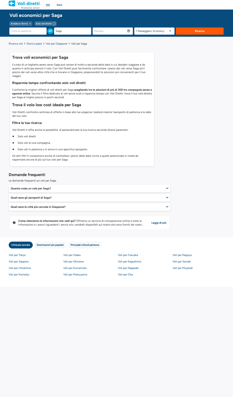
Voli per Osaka (72, 255)
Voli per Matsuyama (75, 274)
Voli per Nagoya (182, 255)
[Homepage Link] (24, 3)
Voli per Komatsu (19, 274)
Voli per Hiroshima (20, 268)
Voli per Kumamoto (75, 268)
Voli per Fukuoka (128, 255)
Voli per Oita (125, 274)
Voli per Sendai (181, 261)
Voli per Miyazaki (182, 268)
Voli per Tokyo (17, 255)
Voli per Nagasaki (128, 268)
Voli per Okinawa (73, 261)
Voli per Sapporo (19, 261)
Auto (59, 4)
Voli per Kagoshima (129, 261)
